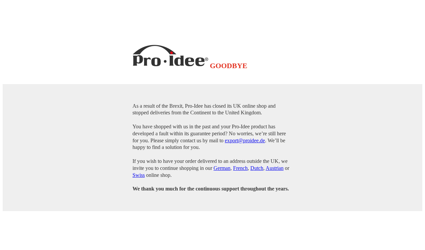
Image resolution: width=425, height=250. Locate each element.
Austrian (275, 168)
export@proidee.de (245, 140)
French (240, 168)
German (221, 168)
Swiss (138, 175)
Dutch (256, 168)
